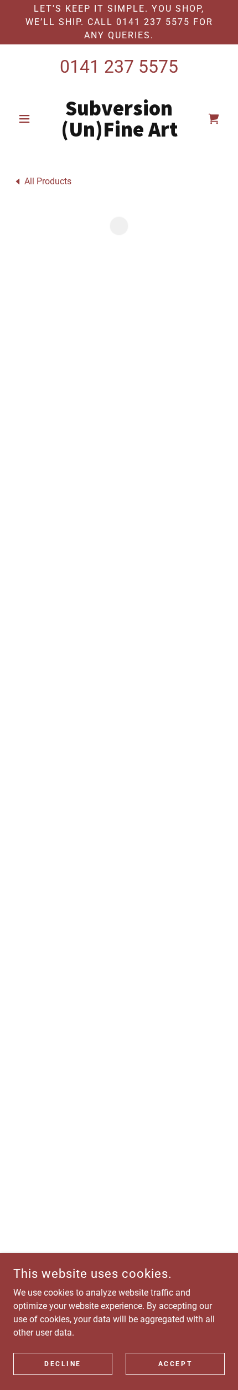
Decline (62, 1363)
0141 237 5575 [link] (119, 66)
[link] (119, 118)
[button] (29, 119)
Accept (175, 1363)
